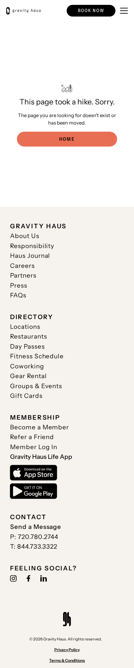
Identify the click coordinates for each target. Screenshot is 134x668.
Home (67, 139)
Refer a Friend (32, 437)
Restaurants (28, 336)
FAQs (18, 295)
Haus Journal (30, 255)
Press (18, 285)
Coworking (27, 366)
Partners (23, 275)
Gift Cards (26, 396)
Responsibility (32, 246)
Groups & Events (36, 386)
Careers (22, 265)
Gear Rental (28, 376)
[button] (91, 11)
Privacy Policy (67, 649)
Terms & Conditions (67, 660)
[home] (23, 11)
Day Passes (27, 346)
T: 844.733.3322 (33, 546)
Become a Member (39, 427)
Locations (25, 326)
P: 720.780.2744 (34, 537)
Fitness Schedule (37, 356)
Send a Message (35, 527)
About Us (24, 236)
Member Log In (34, 447)
